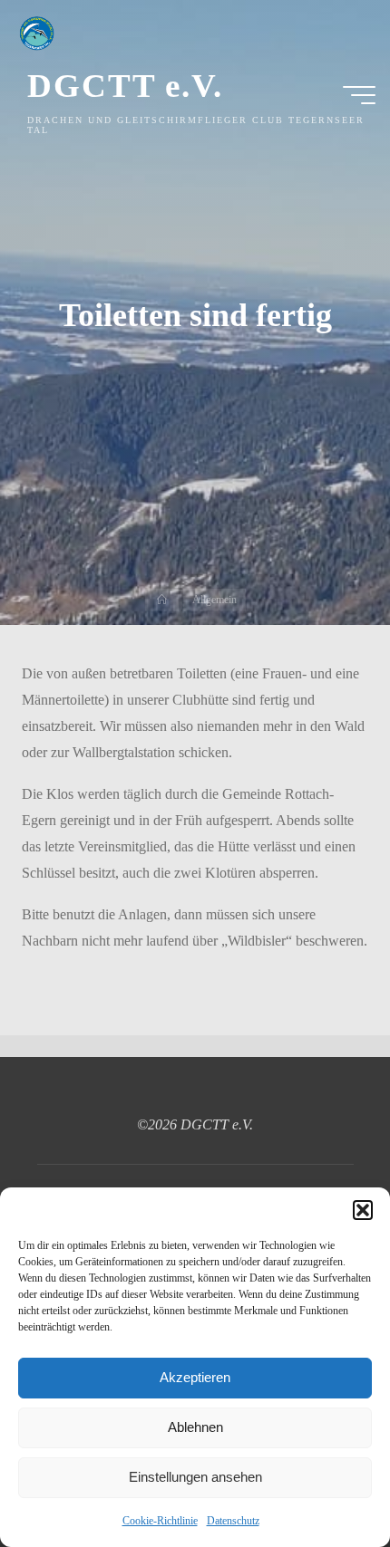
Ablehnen (195, 1427)
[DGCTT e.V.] (36, 32)
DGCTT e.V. (125, 85)
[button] (363, 1210)
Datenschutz (233, 1520)
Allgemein (214, 598)
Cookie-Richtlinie (160, 1520)
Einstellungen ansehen (195, 1477)
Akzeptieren (195, 1377)
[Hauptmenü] (359, 95)
